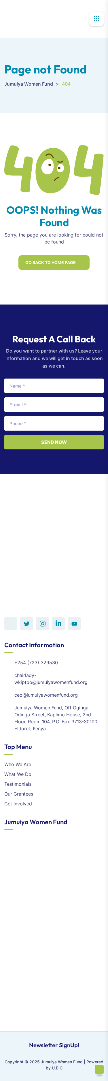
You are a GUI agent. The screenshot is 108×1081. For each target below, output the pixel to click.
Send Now (54, 442)
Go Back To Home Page (50, 262)
